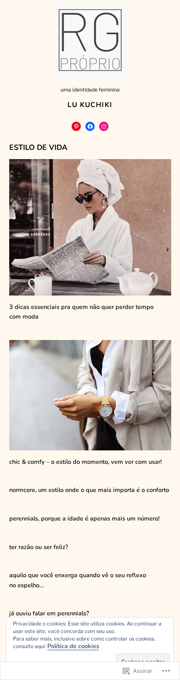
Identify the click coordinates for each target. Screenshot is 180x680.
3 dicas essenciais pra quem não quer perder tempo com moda (81, 312)
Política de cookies (73, 646)
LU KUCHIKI (90, 105)
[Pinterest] (76, 126)
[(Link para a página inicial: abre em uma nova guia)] (90, 40)
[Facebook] (90, 126)
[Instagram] (103, 126)
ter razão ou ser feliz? (38, 547)
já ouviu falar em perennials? (49, 613)
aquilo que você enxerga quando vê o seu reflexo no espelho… (77, 580)
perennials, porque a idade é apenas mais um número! (84, 518)
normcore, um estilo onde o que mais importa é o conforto (89, 490)
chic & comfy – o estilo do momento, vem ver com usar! (85, 462)
